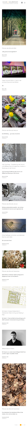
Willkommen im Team (8, 348)
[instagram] (24, 2)
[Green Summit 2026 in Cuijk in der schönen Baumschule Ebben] (14, 70)
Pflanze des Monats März (9, 48)
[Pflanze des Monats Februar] (14, 111)
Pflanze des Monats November (10, 409)
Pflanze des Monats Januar (9, 204)
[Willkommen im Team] (14, 338)
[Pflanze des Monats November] (14, 384)
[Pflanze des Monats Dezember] (14, 259)
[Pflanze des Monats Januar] (14, 192)
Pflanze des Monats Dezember (10, 271)
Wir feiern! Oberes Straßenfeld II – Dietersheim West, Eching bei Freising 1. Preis (13, 313)
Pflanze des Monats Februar (10, 130)
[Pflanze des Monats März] (14, 27)
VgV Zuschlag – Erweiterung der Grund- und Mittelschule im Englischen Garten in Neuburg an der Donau (13, 166)
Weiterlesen (4, 56)
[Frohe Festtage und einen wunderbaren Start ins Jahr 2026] (14, 225)
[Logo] (10, 2)
